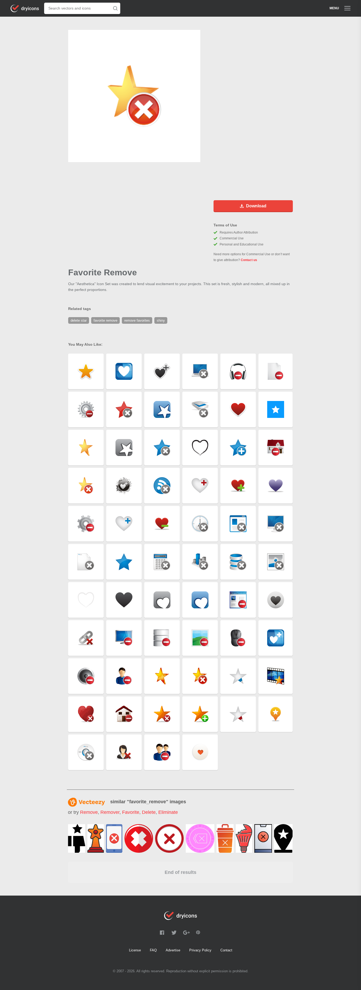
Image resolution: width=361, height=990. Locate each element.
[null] (76, 838)
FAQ (153, 950)
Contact (226, 950)
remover (109, 812)
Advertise (173, 950)
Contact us (249, 260)
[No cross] (138, 838)
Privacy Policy (200, 950)
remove (89, 812)
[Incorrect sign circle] (169, 838)
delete (149, 812)
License (135, 950)
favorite (130, 812)
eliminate (168, 812)
